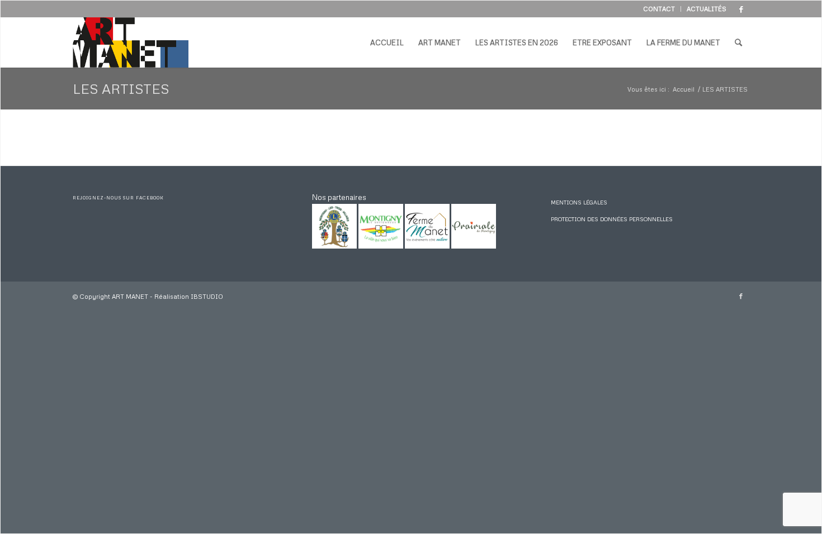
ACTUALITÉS (706, 8)
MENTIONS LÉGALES (579, 202)
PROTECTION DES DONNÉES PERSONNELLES (612, 219)
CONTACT (659, 8)
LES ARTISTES (121, 88)
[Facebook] (741, 9)
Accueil (684, 89)
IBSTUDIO (207, 296)
